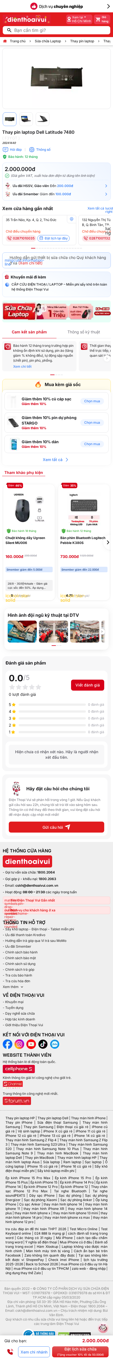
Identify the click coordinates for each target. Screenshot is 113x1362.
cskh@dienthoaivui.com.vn (36, 885)
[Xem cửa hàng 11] (62, 248)
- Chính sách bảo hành (20, 952)
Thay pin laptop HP (20, 1118)
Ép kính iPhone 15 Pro (73, 1178)
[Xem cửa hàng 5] (45, 248)
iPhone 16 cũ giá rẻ (76, 1166)
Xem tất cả (53, 459)
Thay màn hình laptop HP (77, 1158)
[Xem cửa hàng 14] (70, 248)
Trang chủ (18, 41)
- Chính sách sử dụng (19, 964)
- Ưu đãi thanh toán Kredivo (24, 935)
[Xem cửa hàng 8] (53, 248)
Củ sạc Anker (29, 1204)
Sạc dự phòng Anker (76, 1200)
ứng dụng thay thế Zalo (23, 1273)
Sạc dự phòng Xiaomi (40, 1200)
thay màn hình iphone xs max (67, 1217)
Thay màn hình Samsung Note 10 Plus (47, 1149)
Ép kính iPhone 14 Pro (77, 1182)
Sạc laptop (93, 1162)
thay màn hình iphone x (32, 1213)
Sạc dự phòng (70, 1195)
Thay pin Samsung (38, 1127)
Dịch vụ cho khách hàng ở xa (32, 910)
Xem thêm (11, 987)
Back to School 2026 (42, 1264)
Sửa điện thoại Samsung (57, 1122)
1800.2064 (46, 872)
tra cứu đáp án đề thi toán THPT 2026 (35, 1229)
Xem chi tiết (22, 366)
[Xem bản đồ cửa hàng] (71, 219)
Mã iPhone (64, 1238)
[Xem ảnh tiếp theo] (102, 632)
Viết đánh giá (87, 685)
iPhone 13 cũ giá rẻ (55, 1136)
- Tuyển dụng (13, 1008)
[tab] (23, 472)
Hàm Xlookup (47, 1246)
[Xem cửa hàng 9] (56, 248)
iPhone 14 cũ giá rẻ (89, 1136)
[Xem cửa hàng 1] (33, 248)
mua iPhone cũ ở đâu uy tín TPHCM (41, 1268)
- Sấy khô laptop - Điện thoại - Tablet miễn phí (38, 929)
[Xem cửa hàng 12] (64, 248)
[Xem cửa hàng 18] (81, 248)
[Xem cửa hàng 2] (37, 248)
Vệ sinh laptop (29, 1131)
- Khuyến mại (13, 1002)
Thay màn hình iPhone (88, 1118)
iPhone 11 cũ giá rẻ (90, 1131)
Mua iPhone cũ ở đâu (76, 1242)
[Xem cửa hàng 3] (40, 248)
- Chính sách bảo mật (19, 958)
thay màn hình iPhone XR (44, 1209)
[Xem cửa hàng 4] (42, 248)
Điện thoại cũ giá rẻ (72, 1127)
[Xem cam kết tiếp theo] (107, 358)
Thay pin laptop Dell (53, 1118)
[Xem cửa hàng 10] (59, 248)
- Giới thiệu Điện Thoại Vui (23, 1025)
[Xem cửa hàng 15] (73, 248)
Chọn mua (92, 401)
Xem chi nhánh (34, 1352)
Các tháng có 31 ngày (34, 1238)
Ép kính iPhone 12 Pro (41, 1187)
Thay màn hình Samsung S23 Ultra (38, 1144)
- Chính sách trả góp (18, 969)
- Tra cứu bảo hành (17, 975)
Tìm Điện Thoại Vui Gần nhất (32, 900)
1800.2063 (47, 879)
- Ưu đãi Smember (17, 946)
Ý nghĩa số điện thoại (41, 1242)
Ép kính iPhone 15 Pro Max (27, 1178)
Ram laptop (72, 1162)
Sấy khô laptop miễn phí (55, 1171)
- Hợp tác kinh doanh (19, 1019)
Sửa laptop (51, 1162)
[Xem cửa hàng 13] (67, 248)
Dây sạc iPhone (42, 1195)
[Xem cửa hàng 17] (78, 248)
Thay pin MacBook (39, 1158)
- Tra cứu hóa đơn (16, 981)
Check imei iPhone (63, 1260)
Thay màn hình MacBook (57, 1153)
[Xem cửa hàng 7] (51, 248)
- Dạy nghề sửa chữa (19, 1013)
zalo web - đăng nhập (89, 1268)
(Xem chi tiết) (30, 263)
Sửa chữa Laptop (48, 41)
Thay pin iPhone (18, 1122)
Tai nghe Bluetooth (70, 1191)
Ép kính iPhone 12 (74, 1187)
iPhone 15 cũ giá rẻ (42, 1166)
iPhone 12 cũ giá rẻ (20, 1136)
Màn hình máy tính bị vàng (48, 1251)
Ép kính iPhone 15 (43, 1182)
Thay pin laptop (82, 41)
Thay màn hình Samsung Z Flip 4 (30, 1140)
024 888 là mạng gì (49, 1233)
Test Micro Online (84, 1229)
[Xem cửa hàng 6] (48, 248)
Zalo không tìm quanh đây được (49, 1255)
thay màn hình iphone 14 (63, 1204)
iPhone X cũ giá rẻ (57, 1131)
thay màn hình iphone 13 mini (75, 1213)
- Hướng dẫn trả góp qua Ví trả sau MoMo (34, 941)
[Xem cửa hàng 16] (75, 248)
